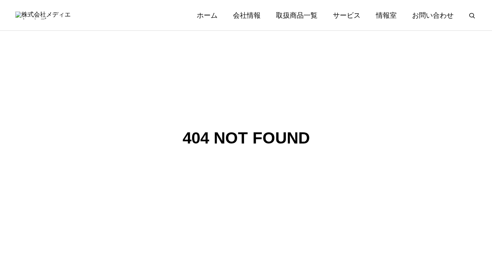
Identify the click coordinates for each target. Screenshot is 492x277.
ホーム (207, 15)
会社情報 (247, 15)
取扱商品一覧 (296, 15)
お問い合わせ (433, 15)
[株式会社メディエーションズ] (43, 15)
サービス (347, 15)
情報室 (386, 15)
